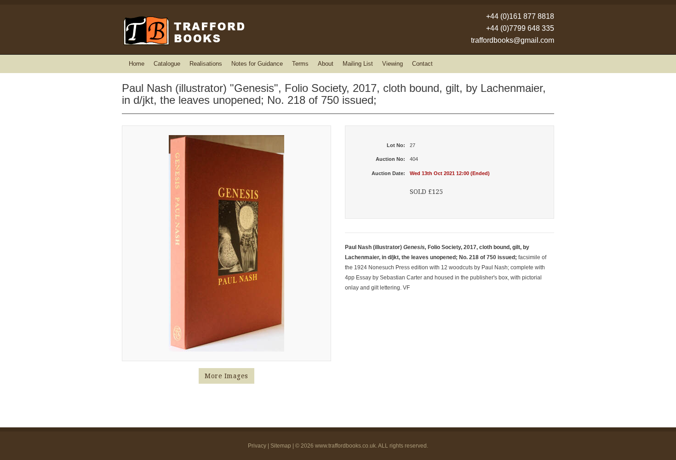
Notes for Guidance (257, 63)
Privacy (257, 446)
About (325, 63)
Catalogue (167, 63)
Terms (300, 63)
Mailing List (358, 63)
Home (136, 63)
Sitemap (280, 446)
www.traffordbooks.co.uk (345, 446)
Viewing (392, 63)
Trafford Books (183, 30)
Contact (422, 63)
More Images (226, 376)
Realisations (205, 63)
